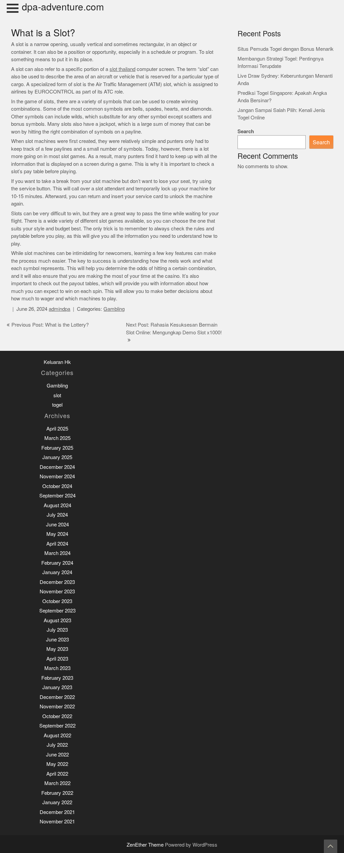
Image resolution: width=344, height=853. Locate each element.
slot (57, 395)
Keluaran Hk (57, 362)
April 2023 (57, 659)
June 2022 (57, 754)
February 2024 (57, 563)
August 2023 (57, 620)
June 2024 (57, 524)
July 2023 (57, 630)
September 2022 (57, 725)
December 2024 (57, 467)
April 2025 (57, 428)
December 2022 (57, 697)
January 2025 (57, 457)
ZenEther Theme (146, 845)
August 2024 (57, 505)
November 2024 (57, 476)
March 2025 (57, 438)
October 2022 (57, 716)
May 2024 (57, 534)
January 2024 (57, 572)
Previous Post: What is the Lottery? (50, 325)
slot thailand (122, 69)
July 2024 (57, 515)
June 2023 (57, 639)
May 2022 (57, 764)
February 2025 (57, 448)
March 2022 (57, 783)
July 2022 (57, 745)
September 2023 (57, 610)
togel (57, 405)
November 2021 (57, 821)
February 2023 (57, 678)
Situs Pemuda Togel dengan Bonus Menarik (286, 49)
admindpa (59, 309)
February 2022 (57, 793)
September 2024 (57, 495)
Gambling (114, 309)
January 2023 (57, 687)
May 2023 (57, 649)
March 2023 (57, 668)
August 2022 (57, 735)
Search (246, 131)
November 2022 (57, 706)
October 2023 (57, 601)
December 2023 (57, 582)
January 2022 (57, 802)
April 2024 (57, 544)
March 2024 (57, 553)
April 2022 (57, 774)
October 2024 (57, 486)
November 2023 (57, 591)
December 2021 (57, 812)
